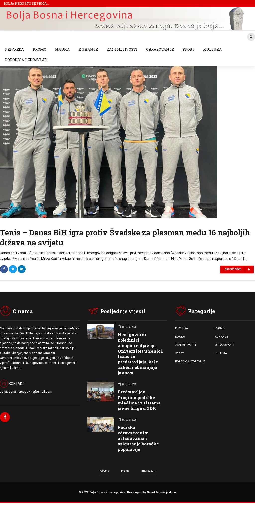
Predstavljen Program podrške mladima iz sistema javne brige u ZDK (139, 400)
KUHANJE (88, 49)
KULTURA (212, 49)
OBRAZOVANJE (160, 49)
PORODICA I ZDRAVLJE (26, 59)
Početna (104, 470)
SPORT (188, 49)
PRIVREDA (14, 49)
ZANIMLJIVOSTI (122, 49)
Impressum (148, 470)
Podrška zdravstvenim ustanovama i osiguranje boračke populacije (138, 438)
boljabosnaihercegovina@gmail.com (26, 391)
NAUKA (62, 49)
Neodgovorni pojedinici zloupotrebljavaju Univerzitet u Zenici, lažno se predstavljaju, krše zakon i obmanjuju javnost (140, 354)
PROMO (39, 49)
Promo (125, 470)
